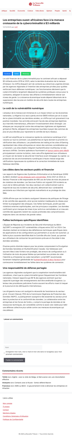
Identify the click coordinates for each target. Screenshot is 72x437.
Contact (6, 410)
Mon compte (7, 403)
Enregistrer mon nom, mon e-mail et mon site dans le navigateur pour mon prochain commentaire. (34, 353)
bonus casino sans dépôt (58, 150)
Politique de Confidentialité (13, 419)
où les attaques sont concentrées (32, 177)
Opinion (49, 11)
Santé (64, 11)
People (57, 11)
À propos (6, 407)
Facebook (7, 73)
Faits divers (40, 11)
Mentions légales (9, 413)
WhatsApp (26, 73)
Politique (4, 11)
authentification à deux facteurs (47, 260)
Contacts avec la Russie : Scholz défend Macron (33, 383)
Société (12, 11)
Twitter (16, 73)
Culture (30, 11)
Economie (21, 11)
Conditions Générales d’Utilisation (15, 416)
